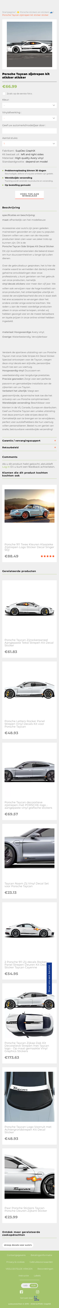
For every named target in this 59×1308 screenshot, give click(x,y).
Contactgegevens (16, 1255)
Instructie (24, 1275)
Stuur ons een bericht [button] (49, 978)
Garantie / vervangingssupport (21, 440)
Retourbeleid (10, 447)
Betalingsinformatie (41, 1255)
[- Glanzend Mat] (29, 118)
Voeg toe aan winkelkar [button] (29, 195)
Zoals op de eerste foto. (19, 93)
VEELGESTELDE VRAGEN (19, 1268)
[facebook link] (21, 1292)
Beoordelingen (45, 1268)
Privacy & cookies (15, 1262)
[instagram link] (37, 1292)
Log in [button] (6, 466)
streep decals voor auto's (18, 1245)
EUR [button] (33, 1285)
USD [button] (25, 1285)
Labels (37, 1275)
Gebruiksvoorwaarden (41, 1262)
